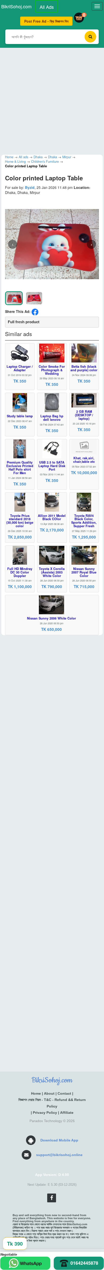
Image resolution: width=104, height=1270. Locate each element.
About (49, 1093)
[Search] (90, 37)
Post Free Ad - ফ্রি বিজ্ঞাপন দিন (46, 21)
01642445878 (84, 1263)
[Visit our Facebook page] (51, 1198)
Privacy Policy (45, 1113)
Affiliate (66, 1113)
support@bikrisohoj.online (59, 1155)
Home (36, 1093)
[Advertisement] (52, 99)
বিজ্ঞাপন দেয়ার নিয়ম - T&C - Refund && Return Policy (52, 1103)
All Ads (47, 7)
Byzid (30, 187)
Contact (64, 1093)
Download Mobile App (59, 1140)
